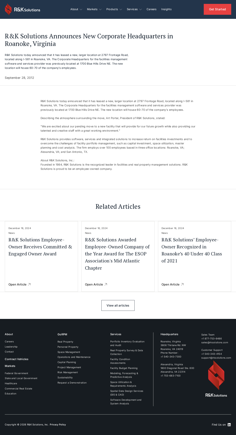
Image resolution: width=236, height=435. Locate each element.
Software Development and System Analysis (126, 401)
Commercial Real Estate (18, 388)
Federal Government (16, 373)
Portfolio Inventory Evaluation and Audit (127, 343)
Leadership (11, 346)
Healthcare (11, 383)
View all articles (118, 305)
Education (10, 393)
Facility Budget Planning (124, 368)
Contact (9, 351)
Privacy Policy (58, 424)
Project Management (69, 367)
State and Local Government (21, 378)
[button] (76, 9)
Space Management (69, 352)
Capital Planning (67, 362)
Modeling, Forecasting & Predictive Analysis (124, 375)
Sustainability (65, 377)
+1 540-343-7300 (171, 356)
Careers (152, 9)
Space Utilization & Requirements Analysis (123, 384)
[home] (23, 9)
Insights (166, 9)
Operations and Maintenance (74, 357)
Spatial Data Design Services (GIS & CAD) (126, 393)
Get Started (217, 9)
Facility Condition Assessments (120, 361)
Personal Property (68, 346)
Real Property (65, 341)
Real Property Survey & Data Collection (126, 352)
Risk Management (68, 372)
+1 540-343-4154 (211, 354)
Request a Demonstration (72, 382)
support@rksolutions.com (216, 357)
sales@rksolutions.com (214, 342)
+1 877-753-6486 (211, 338)
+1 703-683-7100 (171, 375)
